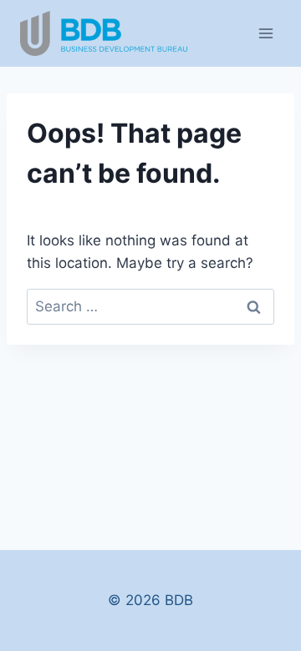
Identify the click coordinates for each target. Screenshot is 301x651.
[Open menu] (265, 33)
